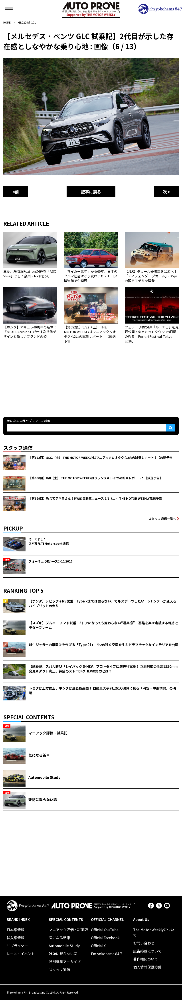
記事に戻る (91, 192)
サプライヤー (17, 945)
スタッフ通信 (59, 969)
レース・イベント (21, 953)
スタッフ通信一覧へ (162, 518)
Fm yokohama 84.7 (106, 953)
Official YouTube (105, 929)
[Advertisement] (36, 379)
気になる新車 (59, 937)
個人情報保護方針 (147, 967)
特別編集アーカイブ (65, 961)
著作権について (145, 959)
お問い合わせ (143, 943)
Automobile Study (64, 945)
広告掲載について (147, 951)
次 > (166, 192)
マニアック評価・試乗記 (68, 929)
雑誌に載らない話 (63, 953)
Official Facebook (105, 937)
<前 (15, 192)
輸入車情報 (15, 937)
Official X (98, 945)
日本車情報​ (15, 929)
